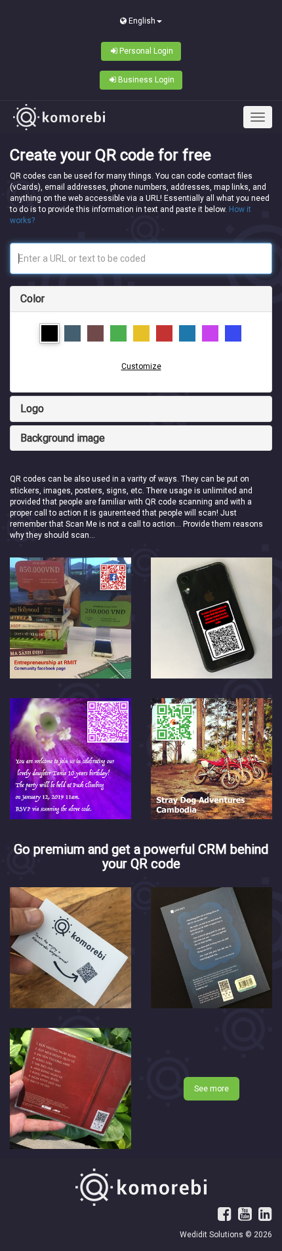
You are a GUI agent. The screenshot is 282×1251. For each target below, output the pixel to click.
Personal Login (146, 51)
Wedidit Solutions (211, 1234)
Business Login (146, 79)
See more (211, 1088)
